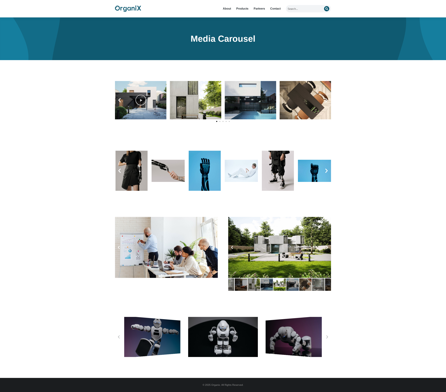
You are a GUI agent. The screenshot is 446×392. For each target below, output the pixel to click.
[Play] (140, 100)
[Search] (326, 8)
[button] (119, 100)
